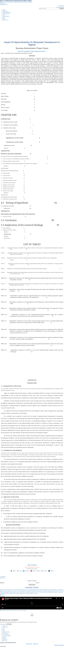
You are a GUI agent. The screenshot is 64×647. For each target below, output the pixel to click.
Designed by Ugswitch (59, 645)
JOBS (3, 15)
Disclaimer (4, 637)
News (3, 630)
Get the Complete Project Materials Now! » (32, 51)
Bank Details (4, 633)
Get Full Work (32, 565)
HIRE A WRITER (5, 13)
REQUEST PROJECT (6, 12)
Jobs (3, 628)
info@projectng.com (4, 4)
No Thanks (9, 624)
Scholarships (5, 626)
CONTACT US (5, 20)
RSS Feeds (35, 643)
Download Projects (6, 632)
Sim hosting (4, 639)
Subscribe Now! (3, 624)
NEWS (3, 17)
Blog (3, 629)
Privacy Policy (29, 643)
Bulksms (4, 638)
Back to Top (4, 640)
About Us (4, 625)
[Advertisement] (32, 30)
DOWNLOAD (5, 11)
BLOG (3, 18)
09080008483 (3, 3)
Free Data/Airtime (6, 634)
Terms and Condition (6, 635)
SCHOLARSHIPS (5, 16)
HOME (3, 10)
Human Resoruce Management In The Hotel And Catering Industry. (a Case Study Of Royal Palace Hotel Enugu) (22, 589)
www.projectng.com (60, 7)
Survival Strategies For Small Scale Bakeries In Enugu (27, 593)
